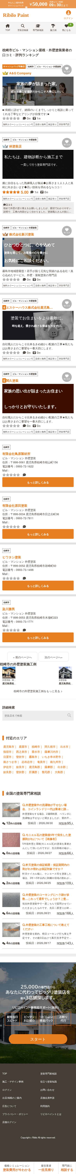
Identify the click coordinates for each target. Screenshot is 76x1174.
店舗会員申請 (47, 1097)
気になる (66, 27)
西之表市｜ (23, 752)
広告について (9, 1106)
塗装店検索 (23, 29)
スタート (38, 1039)
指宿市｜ (8, 752)
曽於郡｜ (21, 772)
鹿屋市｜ (24, 746)
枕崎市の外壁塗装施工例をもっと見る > (38, 691)
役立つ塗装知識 (48, 1081)
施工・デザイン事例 (12, 1081)
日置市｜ (8, 757)
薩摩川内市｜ (53, 752)
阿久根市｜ (51, 746)
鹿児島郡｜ (36, 767)
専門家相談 (38, 29)
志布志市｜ (28, 762)
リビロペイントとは (50, 1114)
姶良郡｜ (8, 772)
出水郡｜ (62, 767)
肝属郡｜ (34, 772)
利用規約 (45, 1106)
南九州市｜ (57, 762)
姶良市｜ (21, 767)
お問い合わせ (47, 1089)
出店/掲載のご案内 (12, 1097)
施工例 (53, 29)
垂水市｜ (37, 752)
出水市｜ (65, 746)
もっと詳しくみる (38, 482)
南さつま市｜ (11, 762)
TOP (7, 29)
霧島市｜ (34, 757)
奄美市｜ (42, 762)
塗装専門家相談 (48, 1073)
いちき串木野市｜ (53, 757)
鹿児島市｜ (10, 746)
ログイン (7, 1089)
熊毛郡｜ (47, 772)
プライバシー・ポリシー (15, 1114)
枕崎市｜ (37, 746)
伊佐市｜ (8, 767)
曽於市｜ (21, 757)
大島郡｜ (60, 772)
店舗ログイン (9, 1122)
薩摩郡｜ (50, 767)
